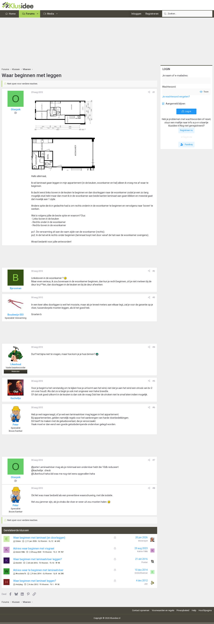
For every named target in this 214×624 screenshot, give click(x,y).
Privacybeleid (183, 610)
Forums (30, 13)
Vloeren (43, 541)
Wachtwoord (169, 86)
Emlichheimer (141, 573)
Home (12, 13)
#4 (153, 347)
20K (62, 574)
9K (59, 563)
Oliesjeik (15, 109)
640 (58, 541)
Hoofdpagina (205, 610)
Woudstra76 (21, 574)
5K (58, 584)
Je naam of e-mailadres (175, 75)
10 (53, 563)
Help (194, 610)
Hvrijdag (19, 584)
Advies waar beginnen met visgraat (33, 548)
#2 (153, 271)
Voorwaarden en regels (163, 610)
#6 (153, 407)
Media (50, 13)
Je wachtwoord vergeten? (176, 96)
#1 (153, 92)
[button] (37, 14)
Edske (18, 541)
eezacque (143, 540)
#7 (153, 460)
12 (52, 541)
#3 (153, 297)
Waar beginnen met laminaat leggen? (34, 580)
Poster (144, 562)
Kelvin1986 (20, 552)
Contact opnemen (140, 610)
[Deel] (149, 92)
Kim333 (19, 563)
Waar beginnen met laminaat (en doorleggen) (39, 537)
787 (62, 552)
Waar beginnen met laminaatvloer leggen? (37, 559)
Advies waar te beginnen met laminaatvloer (38, 570)
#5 (153, 381)
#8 (153, 488)
